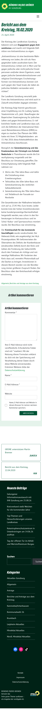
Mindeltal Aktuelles (15, 630)
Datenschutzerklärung (15, 370)
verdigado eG (19, 699)
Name (8, 375)
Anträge (10, 590)
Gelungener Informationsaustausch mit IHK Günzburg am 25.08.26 (19, 497)
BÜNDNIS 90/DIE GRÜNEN (21, 4)
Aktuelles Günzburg (16, 578)
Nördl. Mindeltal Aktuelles (18, 636)
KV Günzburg (15, 8)
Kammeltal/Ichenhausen (18, 606)
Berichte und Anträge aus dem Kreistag (24, 283)
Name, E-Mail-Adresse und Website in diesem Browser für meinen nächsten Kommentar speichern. (23, 405)
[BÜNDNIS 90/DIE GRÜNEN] (4, 6)
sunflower (19, 696)
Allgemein (5, 283)
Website (8, 393)
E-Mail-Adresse (12, 384)
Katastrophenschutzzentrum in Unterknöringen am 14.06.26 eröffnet (21, 531)
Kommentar (11, 312)
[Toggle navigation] (38, 17)
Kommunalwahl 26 (15, 612)
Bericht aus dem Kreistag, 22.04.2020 (21, 470)
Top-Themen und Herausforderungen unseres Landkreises (19, 519)
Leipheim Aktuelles (15, 624)
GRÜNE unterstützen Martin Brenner (21, 452)
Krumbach (11, 618)
